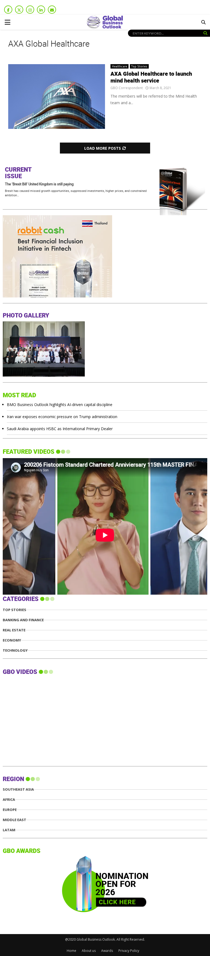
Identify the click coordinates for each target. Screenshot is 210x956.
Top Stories (139, 66)
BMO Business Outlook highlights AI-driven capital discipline (59, 404)
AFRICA (9, 799)
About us (89, 950)
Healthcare (119, 66)
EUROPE (10, 809)
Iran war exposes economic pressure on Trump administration (62, 416)
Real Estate (14, 630)
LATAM (9, 830)
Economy (12, 640)
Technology (15, 650)
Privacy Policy (128, 950)
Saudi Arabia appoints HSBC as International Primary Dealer (60, 428)
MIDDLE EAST (14, 820)
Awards (107, 950)
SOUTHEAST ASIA (18, 789)
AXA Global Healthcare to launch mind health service (151, 77)
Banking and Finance (23, 620)
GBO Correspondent (126, 88)
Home (71, 950)
